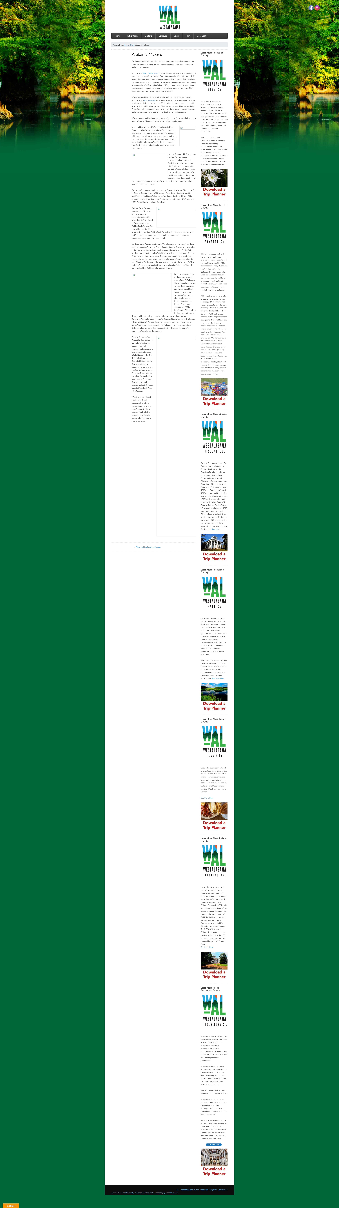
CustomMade (149, 100)
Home (117, 36)
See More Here (214, 529)
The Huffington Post (151, 73)
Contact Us (202, 36)
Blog (132, 45)
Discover (163, 36)
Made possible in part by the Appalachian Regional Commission (202, 1190)
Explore (148, 36)
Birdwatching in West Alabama (147, 547)
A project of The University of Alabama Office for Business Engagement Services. (145, 1193)
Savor (176, 36)
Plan (188, 36)
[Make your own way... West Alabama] (169, 17)
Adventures (132, 36)
